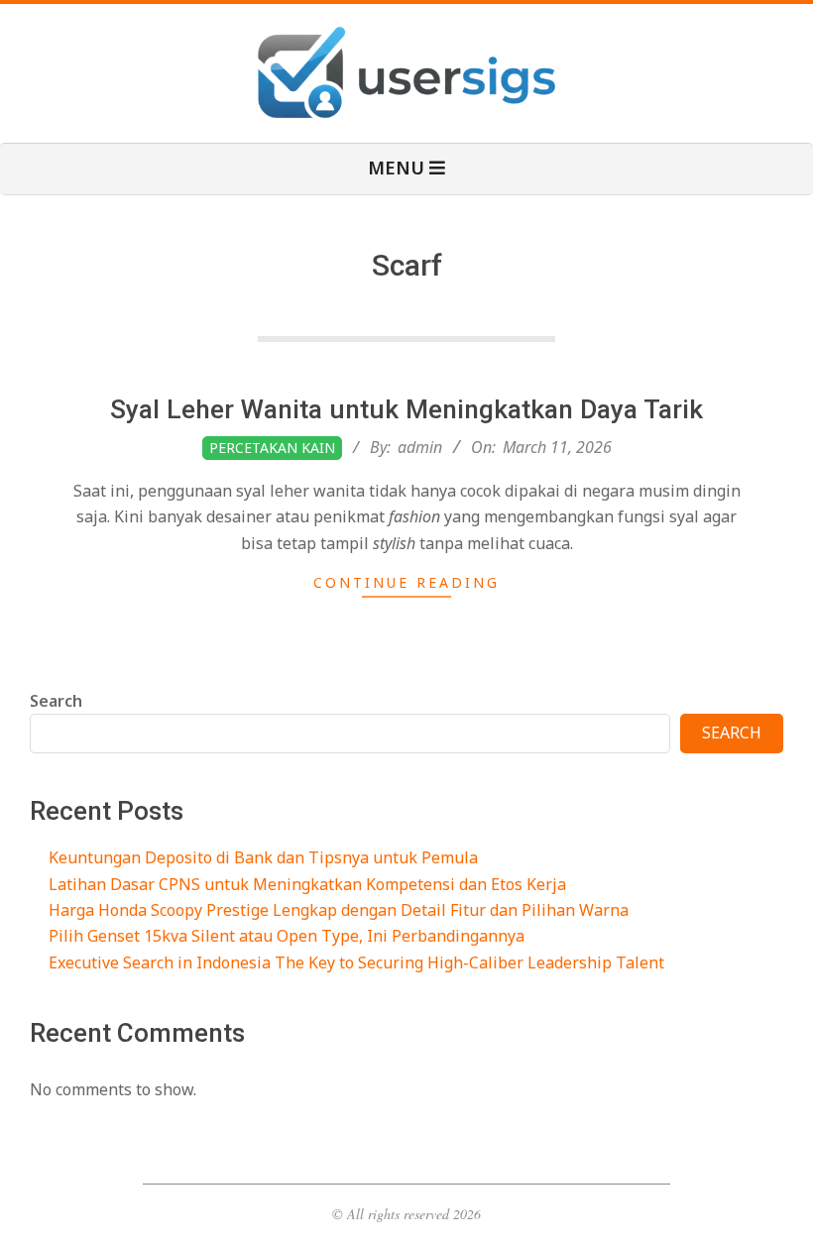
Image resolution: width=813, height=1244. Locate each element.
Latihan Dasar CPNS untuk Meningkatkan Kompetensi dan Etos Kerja (307, 884)
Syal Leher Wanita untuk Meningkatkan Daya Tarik (406, 409)
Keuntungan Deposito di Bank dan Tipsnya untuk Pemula (263, 857)
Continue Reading (406, 582)
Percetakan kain (272, 447)
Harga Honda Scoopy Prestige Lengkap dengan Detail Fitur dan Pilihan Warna (339, 910)
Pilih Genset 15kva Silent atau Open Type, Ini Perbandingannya (286, 936)
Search (56, 701)
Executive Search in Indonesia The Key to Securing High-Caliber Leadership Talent (356, 962)
